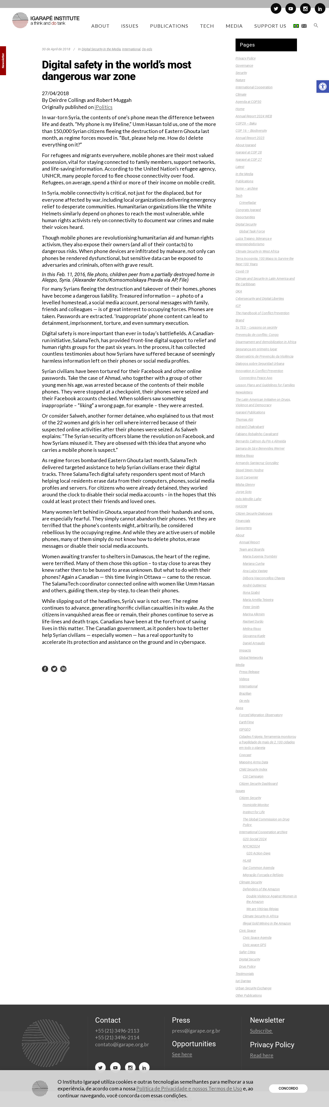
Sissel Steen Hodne (249, 470)
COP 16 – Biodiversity (251, 131)
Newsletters (244, 392)
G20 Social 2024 (255, 839)
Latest (240, 167)
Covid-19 (242, 271)
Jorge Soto (244, 492)
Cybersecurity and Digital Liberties (260, 298)
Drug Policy (247, 966)
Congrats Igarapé (248, 210)
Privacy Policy (246, 58)
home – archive (247, 188)
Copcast (245, 755)
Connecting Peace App (255, 378)
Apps (239, 708)
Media (240, 665)
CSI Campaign (253, 776)
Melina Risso (245, 456)
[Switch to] (296, 26)
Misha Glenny (245, 485)
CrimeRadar (247, 203)
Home (240, 109)
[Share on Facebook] (45, 669)
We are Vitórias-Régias (262, 909)
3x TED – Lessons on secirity (256, 327)
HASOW (241, 506)
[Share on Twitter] (54, 669)
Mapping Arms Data (253, 762)
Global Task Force (252, 231)
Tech (239, 196)
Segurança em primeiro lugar (256, 349)
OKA (239, 291)
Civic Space (247, 931)
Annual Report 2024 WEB (254, 116)
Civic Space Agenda (257, 938)
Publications (244, 181)
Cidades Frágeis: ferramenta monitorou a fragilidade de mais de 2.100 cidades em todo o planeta (267, 742)
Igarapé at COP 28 (249, 152)
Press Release (249, 672)
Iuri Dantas (243, 981)
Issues (240, 791)
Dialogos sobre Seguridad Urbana (260, 364)
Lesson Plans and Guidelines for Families (265, 385)
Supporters (244, 528)
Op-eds (147, 49)
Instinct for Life (254, 812)
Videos (244, 679)
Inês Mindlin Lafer (249, 499)
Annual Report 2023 (250, 138)
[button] (322, 86)
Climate (241, 94)
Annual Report (249, 542)
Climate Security (250, 882)
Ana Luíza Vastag (255, 571)
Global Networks (251, 658)
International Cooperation (254, 87)
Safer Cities (247, 952)
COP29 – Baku (246, 123)
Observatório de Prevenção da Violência (264, 356)
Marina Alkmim (254, 614)
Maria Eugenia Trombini (260, 556)
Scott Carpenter (247, 477)
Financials (243, 521)
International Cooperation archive (263, 832)
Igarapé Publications (250, 412)
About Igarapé (246, 145)
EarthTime (246, 722)
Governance (244, 65)
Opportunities (245, 217)
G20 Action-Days (258, 853)
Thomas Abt (244, 419)
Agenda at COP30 (248, 102)
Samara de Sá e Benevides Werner (260, 448)
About (240, 535)
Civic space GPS (254, 945)
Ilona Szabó (251, 592)
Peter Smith (251, 607)
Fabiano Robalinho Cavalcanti (257, 434)
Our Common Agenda (258, 868)
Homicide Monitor (256, 805)
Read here (261, 1055)
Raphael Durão (253, 621)
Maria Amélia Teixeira (258, 600)
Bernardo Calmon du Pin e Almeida (261, 441)
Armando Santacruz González (257, 463)
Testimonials (245, 974)
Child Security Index (253, 769)
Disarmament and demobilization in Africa (266, 342)
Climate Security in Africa (260, 916)
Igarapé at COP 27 (249, 159)
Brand (240, 320)
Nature (240, 80)
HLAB (247, 860)
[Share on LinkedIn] (63, 669)
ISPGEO (244, 729)
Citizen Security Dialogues (254, 513)
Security (241, 73)
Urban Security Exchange (253, 988)
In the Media (244, 174)
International (131, 49)
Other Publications (249, 995)
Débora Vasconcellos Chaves (264, 578)
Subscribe (261, 1030)
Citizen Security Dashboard (258, 784)
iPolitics (103, 107)
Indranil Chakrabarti (250, 427)
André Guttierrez (254, 585)
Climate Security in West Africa (257, 251)
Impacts (245, 650)
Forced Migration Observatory (261, 715)
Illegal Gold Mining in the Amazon (267, 923)
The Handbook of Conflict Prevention (263, 313)
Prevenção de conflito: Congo (257, 335)
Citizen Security (250, 798)
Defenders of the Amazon (261, 889)
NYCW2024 (251, 846)
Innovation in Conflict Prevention (259, 371)
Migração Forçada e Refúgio (263, 875)
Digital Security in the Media (101, 49)
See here (182, 1054)
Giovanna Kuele (254, 636)
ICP (238, 306)
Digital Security (246, 224)
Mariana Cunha (253, 564)
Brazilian (245, 693)
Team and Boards (251, 549)
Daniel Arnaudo (254, 643)
